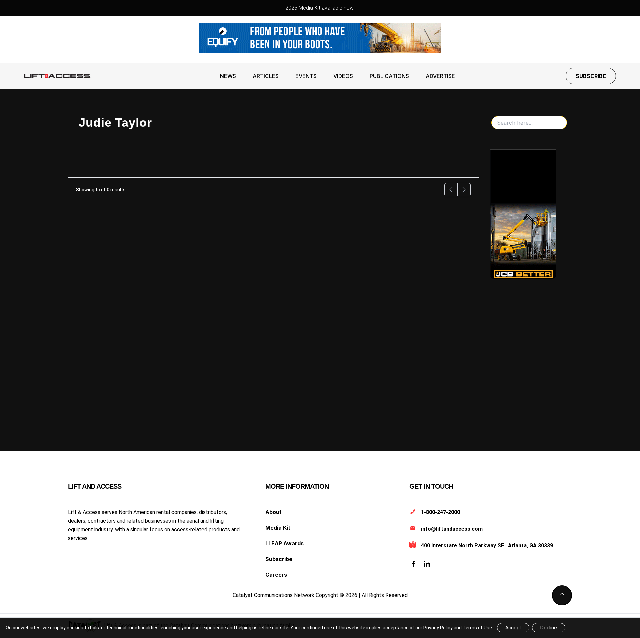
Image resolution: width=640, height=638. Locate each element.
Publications (389, 76)
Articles (266, 76)
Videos (343, 76)
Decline (548, 627)
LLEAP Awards (284, 543)
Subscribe (591, 76)
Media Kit (277, 527)
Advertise (440, 76)
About (273, 512)
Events (306, 76)
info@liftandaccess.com (452, 529)
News (228, 76)
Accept (513, 627)
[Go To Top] (562, 595)
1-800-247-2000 (440, 512)
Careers (276, 574)
